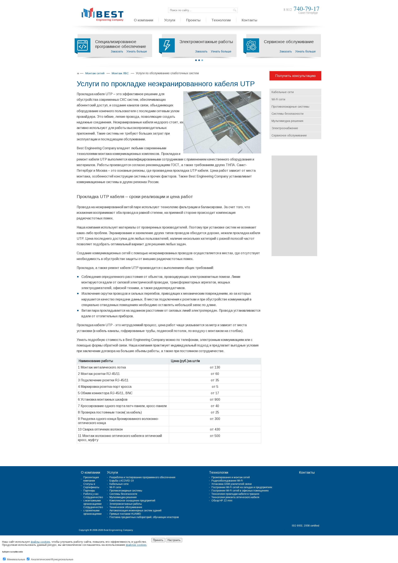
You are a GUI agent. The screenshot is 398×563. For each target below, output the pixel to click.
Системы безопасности (287, 113)
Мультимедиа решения (287, 121)
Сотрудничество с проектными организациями (93, 510)
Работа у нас (90, 493)
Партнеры (89, 490)
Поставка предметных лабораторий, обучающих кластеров (144, 517)
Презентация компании (91, 479)
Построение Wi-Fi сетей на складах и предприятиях (241, 487)
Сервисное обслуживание (289, 135)
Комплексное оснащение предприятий (132, 500)
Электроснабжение (285, 128)
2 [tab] (199, 60)
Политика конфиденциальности (286, 529)
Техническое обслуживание (125, 507)
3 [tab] (202, 60)
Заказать (117, 51)
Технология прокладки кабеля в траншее (235, 493)
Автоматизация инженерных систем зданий (135, 510)
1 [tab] (196, 60)
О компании (90, 472)
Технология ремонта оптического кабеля (235, 497)
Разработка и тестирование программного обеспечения (142, 477)
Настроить (174, 540)
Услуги (112, 472)
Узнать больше (136, 51)
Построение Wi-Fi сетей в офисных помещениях (240, 490)
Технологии (218, 472)
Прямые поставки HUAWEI (125, 513)
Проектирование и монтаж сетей (230, 477)
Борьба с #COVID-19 (121, 480)
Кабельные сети (283, 92)
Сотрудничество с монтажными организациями (93, 500)
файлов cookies (136, 544)
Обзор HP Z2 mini (221, 500)
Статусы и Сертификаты (91, 486)
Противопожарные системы (290, 106)
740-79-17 (301, 8)
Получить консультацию (295, 76)
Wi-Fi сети (278, 99)
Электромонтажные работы (125, 503)
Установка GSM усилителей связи (231, 484)
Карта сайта (312, 529)
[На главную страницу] (102, 14)
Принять (158, 540)
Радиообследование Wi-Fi (227, 480)
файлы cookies (40, 541)
